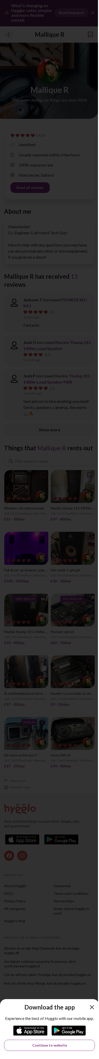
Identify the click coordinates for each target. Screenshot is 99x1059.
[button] (92, 1007)
